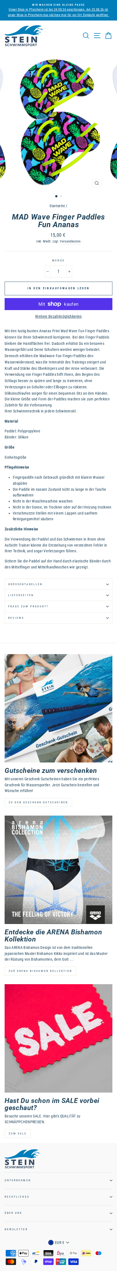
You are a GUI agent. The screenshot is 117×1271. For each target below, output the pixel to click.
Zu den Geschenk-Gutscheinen (38, 802)
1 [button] (56, 196)
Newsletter (16, 1229)
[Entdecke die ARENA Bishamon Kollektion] (58, 870)
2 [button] (61, 196)
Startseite (57, 206)
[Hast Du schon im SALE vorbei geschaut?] (58, 1038)
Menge (58, 260)
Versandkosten (70, 241)
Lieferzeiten (21, 595)
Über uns (13, 1212)
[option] (58, 10)
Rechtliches (17, 1196)
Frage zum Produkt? (28, 606)
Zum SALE (18, 1133)
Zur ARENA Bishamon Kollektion (40, 970)
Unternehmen (18, 1180)
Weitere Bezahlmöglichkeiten (58, 316)
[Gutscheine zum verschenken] (58, 708)
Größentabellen (25, 584)
